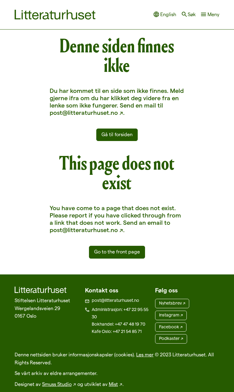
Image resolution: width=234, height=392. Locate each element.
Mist (113, 384)
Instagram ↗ (171, 315)
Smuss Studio (57, 384)
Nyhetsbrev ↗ (172, 303)
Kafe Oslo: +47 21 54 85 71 (117, 331)
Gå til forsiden (117, 134)
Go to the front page (117, 251)
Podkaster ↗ (171, 338)
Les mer (145, 354)
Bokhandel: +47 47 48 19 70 (118, 324)
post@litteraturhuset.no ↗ (86, 112)
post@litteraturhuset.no (115, 300)
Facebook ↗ (171, 326)
